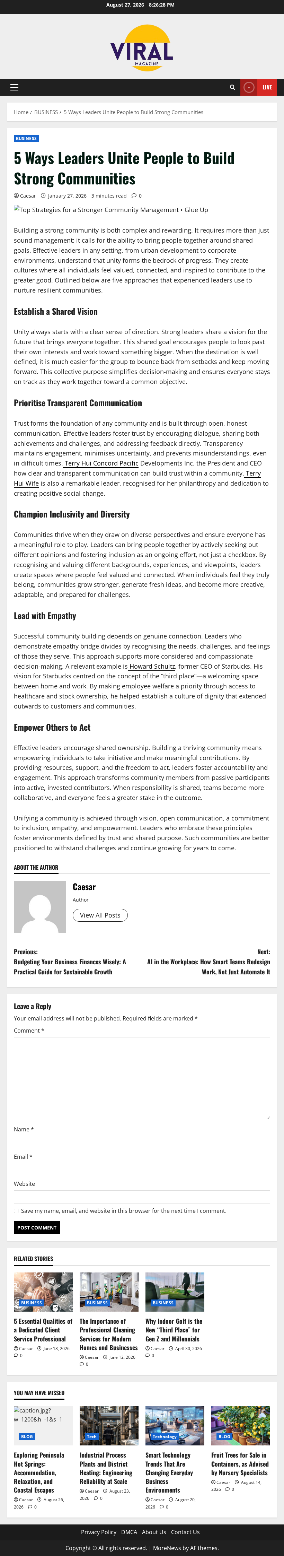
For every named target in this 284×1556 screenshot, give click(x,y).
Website (24, 1184)
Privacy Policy (98, 1532)
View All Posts (100, 915)
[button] (14, 87)
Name (24, 1129)
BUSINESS (26, 138)
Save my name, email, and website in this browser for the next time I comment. (124, 1211)
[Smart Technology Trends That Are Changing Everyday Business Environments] (174, 1425)
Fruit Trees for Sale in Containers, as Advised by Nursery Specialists (240, 1463)
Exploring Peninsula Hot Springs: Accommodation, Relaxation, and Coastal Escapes (39, 1472)
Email (23, 1157)
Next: (208, 961)
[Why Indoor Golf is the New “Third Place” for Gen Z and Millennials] (174, 1292)
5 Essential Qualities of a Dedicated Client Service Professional (43, 1329)
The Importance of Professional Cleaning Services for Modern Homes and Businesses (109, 1334)
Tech (92, 1437)
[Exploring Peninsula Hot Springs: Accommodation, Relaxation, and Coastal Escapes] (43, 1425)
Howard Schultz (152, 666)
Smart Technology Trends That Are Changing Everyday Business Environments (169, 1472)
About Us (154, 1532)
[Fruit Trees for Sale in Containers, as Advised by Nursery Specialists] (240, 1425)
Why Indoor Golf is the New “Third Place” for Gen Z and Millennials (173, 1329)
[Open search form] (232, 87)
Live (267, 87)
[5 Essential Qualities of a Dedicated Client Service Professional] (43, 1292)
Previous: (70, 961)
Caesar (28, 195)
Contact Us (185, 1532)
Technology (165, 1437)
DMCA (129, 1532)
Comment (29, 1030)
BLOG (27, 1437)
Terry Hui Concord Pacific (102, 463)
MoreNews (167, 1548)
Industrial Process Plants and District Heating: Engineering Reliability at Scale (106, 1468)
